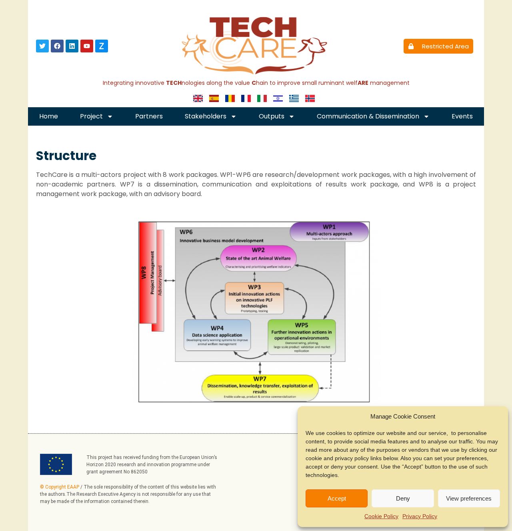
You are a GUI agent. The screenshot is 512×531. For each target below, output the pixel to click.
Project (91, 116)
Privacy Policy (419, 516)
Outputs (271, 116)
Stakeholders (205, 116)
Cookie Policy (381, 516)
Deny (403, 498)
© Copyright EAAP (59, 487)
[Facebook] (57, 46)
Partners (149, 116)
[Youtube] (86, 46)
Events (462, 116)
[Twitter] (42, 46)
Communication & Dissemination (368, 116)
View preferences (469, 498)
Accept (337, 498)
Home (48, 116)
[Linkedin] (72, 46)
